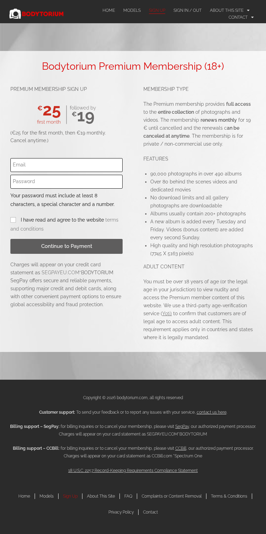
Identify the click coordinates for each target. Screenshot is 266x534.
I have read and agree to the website (64, 224)
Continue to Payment (66, 246)
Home (109, 10)
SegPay (182, 426)
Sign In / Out (188, 10)
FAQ (128, 496)
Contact (238, 17)
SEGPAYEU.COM (60, 272)
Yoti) (167, 313)
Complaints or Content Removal (172, 496)
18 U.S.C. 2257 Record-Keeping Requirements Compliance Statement (133, 470)
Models (132, 10)
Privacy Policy (121, 512)
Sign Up (157, 10)
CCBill (180, 448)
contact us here (212, 412)
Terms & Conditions (229, 496)
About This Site (226, 10)
